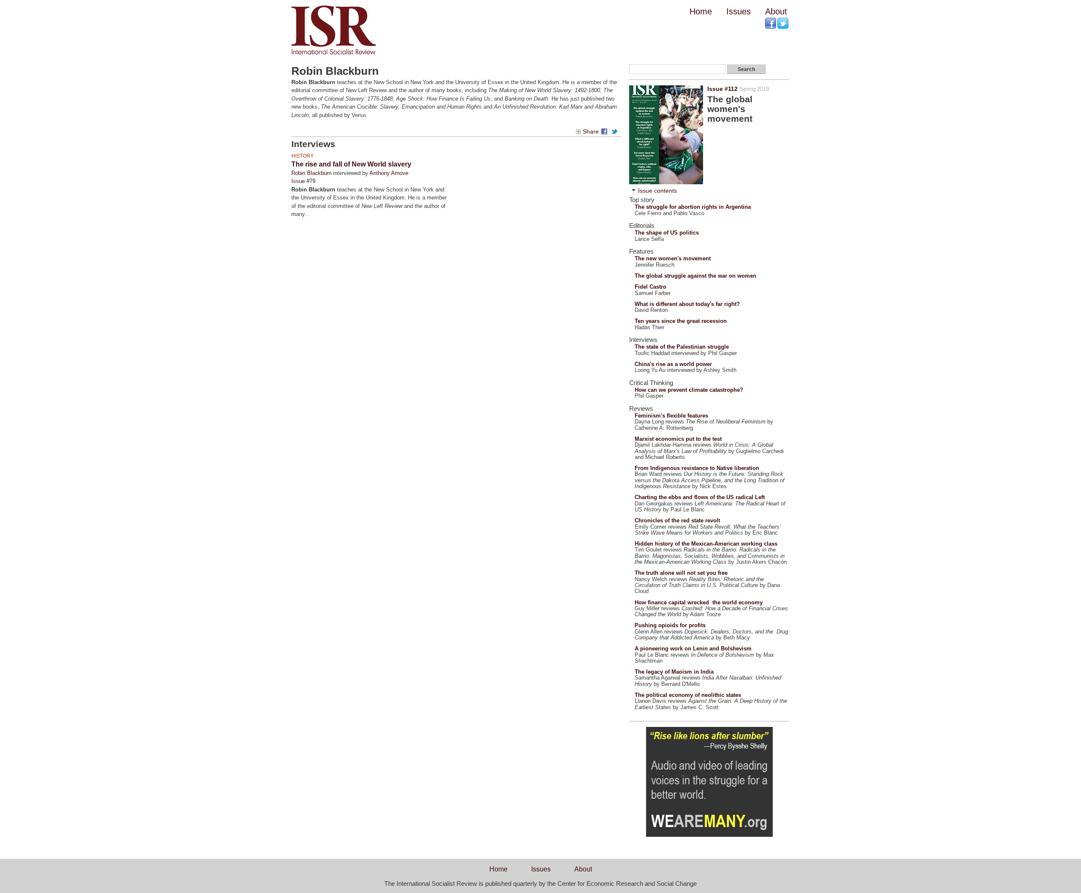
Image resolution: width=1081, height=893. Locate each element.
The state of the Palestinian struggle (682, 347)
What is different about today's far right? (687, 304)
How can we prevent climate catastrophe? (689, 390)
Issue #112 (722, 88)
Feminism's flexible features (671, 415)
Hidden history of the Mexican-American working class (706, 544)
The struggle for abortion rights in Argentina (693, 207)
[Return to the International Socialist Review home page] (333, 55)
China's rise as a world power (673, 364)
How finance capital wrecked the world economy (699, 602)
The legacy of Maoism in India (674, 672)
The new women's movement (673, 258)
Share (591, 131)
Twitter (783, 24)
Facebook (771, 24)
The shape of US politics (667, 232)
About (776, 11)
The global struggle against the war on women (695, 276)
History (302, 155)
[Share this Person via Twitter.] (616, 132)
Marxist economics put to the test (678, 439)
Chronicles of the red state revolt (677, 520)
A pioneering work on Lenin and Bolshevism (693, 648)
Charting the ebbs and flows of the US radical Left (700, 497)
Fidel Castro (650, 287)
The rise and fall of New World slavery (351, 164)
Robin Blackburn (311, 173)
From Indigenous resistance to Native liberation (697, 468)
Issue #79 (303, 181)
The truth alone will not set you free (681, 573)
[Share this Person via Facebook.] (605, 132)
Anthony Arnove (388, 173)
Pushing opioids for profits (670, 625)
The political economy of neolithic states (688, 695)
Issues (738, 11)
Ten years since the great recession (681, 321)
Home (701, 11)
